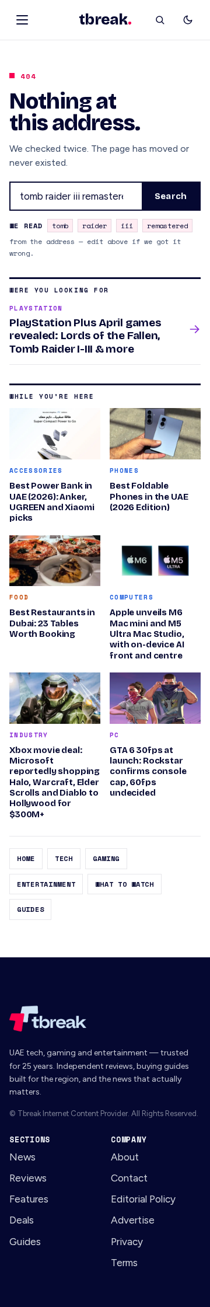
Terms (124, 1262)
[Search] (160, 20)
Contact (129, 1178)
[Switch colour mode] (188, 20)
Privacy (127, 1241)
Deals (21, 1220)
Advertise (133, 1220)
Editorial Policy (143, 1199)
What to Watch (124, 884)
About (125, 1157)
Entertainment (46, 884)
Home (26, 858)
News (22, 1157)
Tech (64, 858)
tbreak (105, 19)
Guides (30, 909)
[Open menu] (22, 20)
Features (28, 1199)
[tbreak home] (105, 1019)
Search (171, 196)
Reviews (28, 1178)
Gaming (106, 858)
